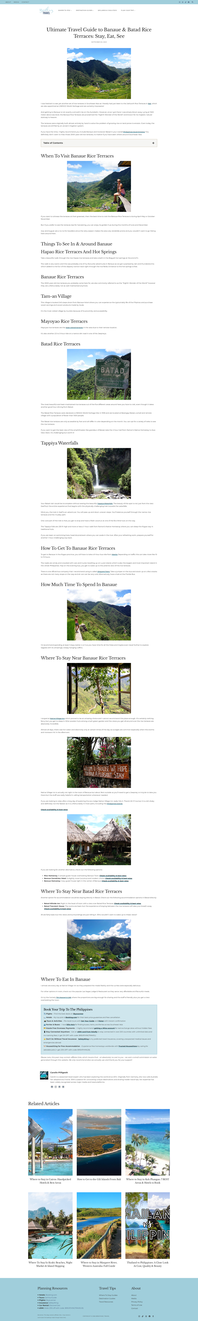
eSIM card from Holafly (87, 1032)
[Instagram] (179, 2)
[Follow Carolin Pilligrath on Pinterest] (63, 1086)
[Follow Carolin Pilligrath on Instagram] (55, 1086)
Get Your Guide (87, 1021)
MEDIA (16, 2)
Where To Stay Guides (108, 1295)
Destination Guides (107, 1298)
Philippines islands (115, 804)
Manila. (115, 554)
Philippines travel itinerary (134, 132)
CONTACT (25, 2)
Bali (149, 104)
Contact (134, 1308)
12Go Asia (70, 1025)
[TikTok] (185, 2)
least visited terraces (74, 328)
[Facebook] (188, 2)
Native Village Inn (57, 718)
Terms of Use (136, 1305)
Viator (101, 1021)
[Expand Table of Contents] (153, 143)
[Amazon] (153, 1316)
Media (133, 1298)
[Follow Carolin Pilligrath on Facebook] (52, 1086)
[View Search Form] (192, 2)
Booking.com (71, 1017)
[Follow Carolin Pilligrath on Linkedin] (59, 1086)
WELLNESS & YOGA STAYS (107, 10)
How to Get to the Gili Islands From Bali (99, 1179)
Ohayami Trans (103, 572)
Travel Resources (106, 1302)
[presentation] (50, 1142)
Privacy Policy (137, 1302)
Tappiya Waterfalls (105, 504)
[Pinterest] (182, 2)
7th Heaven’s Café (63, 997)
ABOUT (8, 2)
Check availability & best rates (54, 810)
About (134, 1295)
